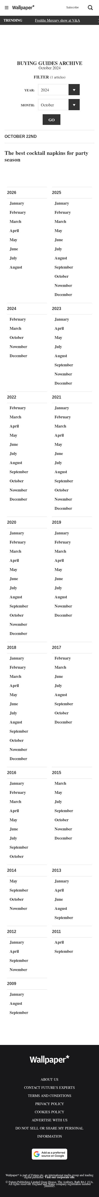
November (63, 285)
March (15, 221)
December (63, 294)
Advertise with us (50, 1120)
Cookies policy (49, 1111)
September (64, 267)
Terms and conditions (49, 1095)
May (13, 239)
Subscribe (72, 7)
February (18, 212)
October (62, 276)
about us (49, 1079)
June (14, 249)
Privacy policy (49, 1103)
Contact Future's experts (49, 1087)
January (17, 203)
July (13, 258)
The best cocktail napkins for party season (46, 156)
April (14, 230)
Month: (28, 105)
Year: (29, 90)
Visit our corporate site (59, 1177)
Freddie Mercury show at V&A (57, 20)
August (16, 267)
